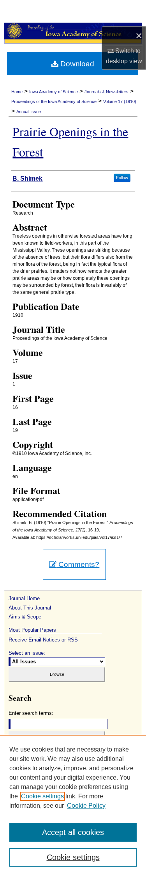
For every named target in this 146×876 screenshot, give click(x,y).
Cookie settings (42, 796)
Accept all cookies (73, 832)
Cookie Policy (86, 805)
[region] (73, 805)
